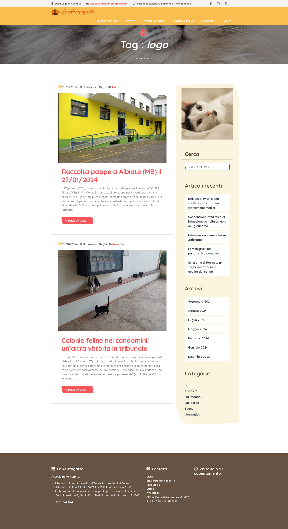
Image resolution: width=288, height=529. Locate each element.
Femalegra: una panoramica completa (204, 251)
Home (139, 58)
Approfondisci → (77, 220)
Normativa (119, 244)
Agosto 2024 (197, 311)
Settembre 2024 (200, 301)
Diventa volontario (154, 21)
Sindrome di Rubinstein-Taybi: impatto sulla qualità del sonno (205, 267)
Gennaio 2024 (198, 347)
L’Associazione (108, 21)
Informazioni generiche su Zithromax (207, 237)
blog (188, 385)
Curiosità (191, 391)
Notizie (130, 21)
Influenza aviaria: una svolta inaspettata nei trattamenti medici (204, 203)
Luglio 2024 (196, 320)
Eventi (116, 87)
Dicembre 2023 (199, 357)
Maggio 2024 (197, 329)
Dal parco (192, 403)
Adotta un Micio (183, 21)
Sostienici (207, 21)
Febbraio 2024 (198, 338)
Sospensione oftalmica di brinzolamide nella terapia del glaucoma (207, 221)
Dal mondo (193, 397)
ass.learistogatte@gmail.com (108, 3)
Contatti (227, 21)
